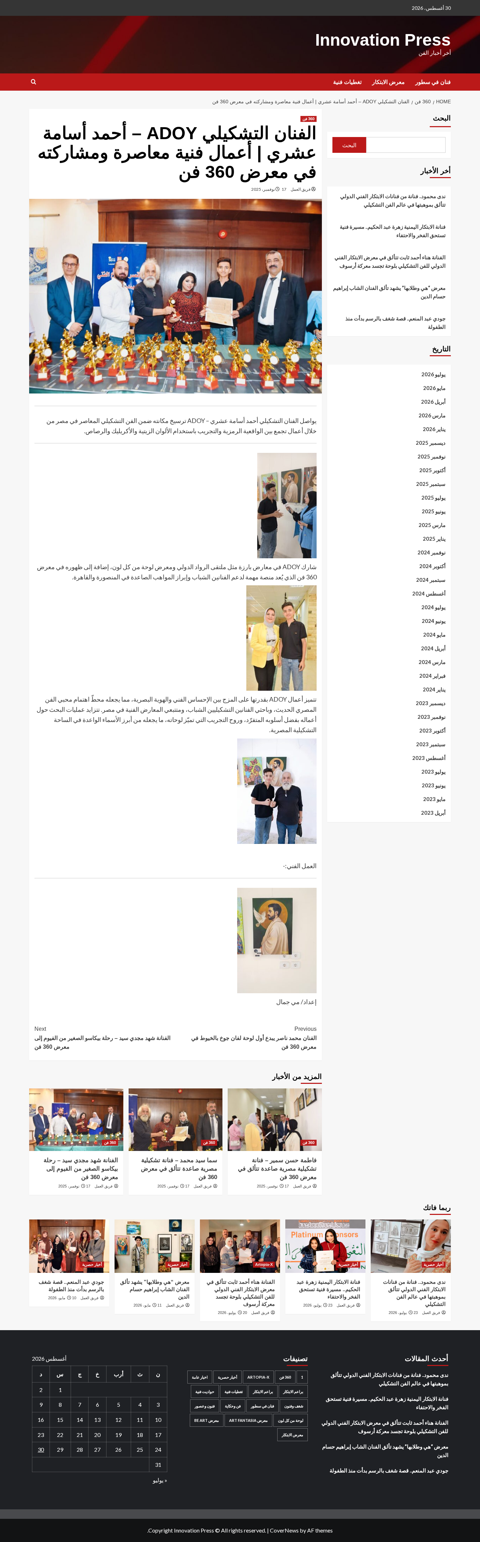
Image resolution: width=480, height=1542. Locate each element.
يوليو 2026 (433, 374)
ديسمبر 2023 (431, 703)
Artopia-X (264, 1264)
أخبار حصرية (433, 1264)
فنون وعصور (205, 1406)
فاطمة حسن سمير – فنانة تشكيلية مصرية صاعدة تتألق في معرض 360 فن (277, 1168)
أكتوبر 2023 (432, 730)
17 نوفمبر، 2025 (268, 189)
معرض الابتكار (388, 82)
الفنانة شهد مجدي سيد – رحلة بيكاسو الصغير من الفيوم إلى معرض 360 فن (102, 1038)
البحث (442, 118)
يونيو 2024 (434, 621)
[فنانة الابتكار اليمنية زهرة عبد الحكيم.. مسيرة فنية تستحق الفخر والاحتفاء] (325, 1246)
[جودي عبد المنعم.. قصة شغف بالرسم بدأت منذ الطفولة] (69, 1246)
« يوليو (160, 1480)
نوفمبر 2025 (431, 456)
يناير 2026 (434, 429)
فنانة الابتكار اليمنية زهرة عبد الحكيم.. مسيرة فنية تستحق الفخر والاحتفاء (393, 230)
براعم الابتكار (293, 1391)
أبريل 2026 (433, 401)
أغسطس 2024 (429, 593)
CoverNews (284, 1530)
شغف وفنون (293, 1406)
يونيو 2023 (434, 785)
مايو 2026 (434, 388)
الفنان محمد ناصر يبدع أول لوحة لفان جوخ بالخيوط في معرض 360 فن (253, 1038)
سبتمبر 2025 (431, 484)
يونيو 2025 (434, 511)
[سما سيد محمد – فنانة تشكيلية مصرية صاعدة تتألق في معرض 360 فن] (175, 1119)
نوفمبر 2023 (431, 717)
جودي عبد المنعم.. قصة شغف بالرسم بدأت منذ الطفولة (395, 322)
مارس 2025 (432, 525)
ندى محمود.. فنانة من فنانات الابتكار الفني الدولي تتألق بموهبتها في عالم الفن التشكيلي (393, 200)
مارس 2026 (432, 415)
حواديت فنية (204, 1391)
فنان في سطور (433, 82)
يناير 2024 (434, 689)
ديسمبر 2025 (431, 443)
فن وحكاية (233, 1406)
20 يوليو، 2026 (232, 1312)
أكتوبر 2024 (432, 566)
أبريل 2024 (433, 648)
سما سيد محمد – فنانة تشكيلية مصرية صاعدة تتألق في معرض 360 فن (179, 1168)
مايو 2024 (434, 634)
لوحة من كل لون (290, 1420)
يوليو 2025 (433, 497)
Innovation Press (383, 40)
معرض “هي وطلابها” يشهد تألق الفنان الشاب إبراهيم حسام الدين (389, 292)
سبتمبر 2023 (431, 744)
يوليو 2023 (433, 771)
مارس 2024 (432, 662)
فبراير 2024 (432, 675)
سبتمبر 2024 (431, 580)
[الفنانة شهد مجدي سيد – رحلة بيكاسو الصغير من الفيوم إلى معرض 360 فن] (76, 1119)
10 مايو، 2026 (62, 1298)
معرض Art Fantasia (248, 1420)
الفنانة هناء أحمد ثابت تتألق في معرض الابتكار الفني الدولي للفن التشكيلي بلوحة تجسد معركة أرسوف (390, 261)
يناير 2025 (434, 538)
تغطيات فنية (347, 82)
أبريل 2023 (433, 812)
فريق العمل (301, 189)
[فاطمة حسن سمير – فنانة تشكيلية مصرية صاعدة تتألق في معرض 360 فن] (275, 1119)
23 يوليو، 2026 (403, 1312)
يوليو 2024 (433, 607)
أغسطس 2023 (429, 758)
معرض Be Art (206, 1420)
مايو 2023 (434, 799)
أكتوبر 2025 (432, 470)
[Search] (33, 82)
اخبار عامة (200, 1377)
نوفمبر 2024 (431, 552)
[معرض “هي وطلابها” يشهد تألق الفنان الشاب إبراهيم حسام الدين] (155, 1246)
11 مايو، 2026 (148, 1305)
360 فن (308, 119)
